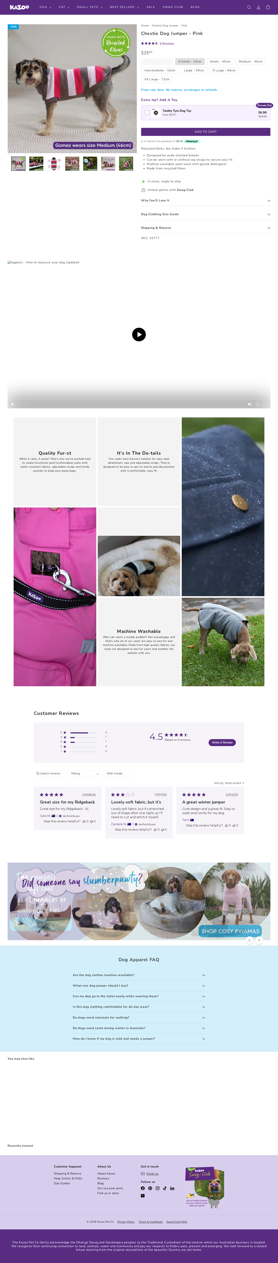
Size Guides (62, 1183)
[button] (84, 733)
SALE (151, 7)
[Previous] (249, 940)
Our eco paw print (110, 1188)
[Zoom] (72, 88)
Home (145, 25)
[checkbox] (206, 112)
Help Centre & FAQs (68, 1178)
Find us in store (108, 1193)
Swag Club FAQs (176, 1222)
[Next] (259, 940)
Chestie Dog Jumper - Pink (169, 25)
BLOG (195, 7)
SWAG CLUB (173, 7)
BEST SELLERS (123, 7)
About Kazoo (106, 1173)
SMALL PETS (88, 7)
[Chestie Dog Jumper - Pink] (28, 1102)
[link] (157, 43)
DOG (44, 7)
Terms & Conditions (151, 1222)
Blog (100, 1183)
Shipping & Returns (67, 1173)
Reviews (103, 1178)
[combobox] (84, 773)
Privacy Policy (126, 1222)
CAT (63, 7)
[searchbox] (50, 773)
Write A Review (222, 742)
